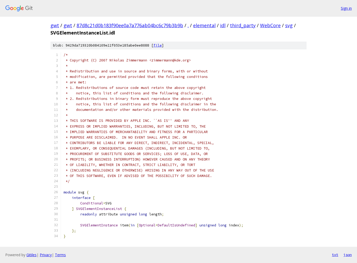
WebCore (270, 25)
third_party (243, 25)
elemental (204, 25)
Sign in (346, 8)
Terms (60, 254)
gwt (54, 25)
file (157, 45)
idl (223, 25)
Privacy (46, 254)
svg (289, 25)
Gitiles (31, 254)
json (347, 254)
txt (335, 254)
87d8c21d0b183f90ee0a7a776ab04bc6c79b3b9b (130, 25)
